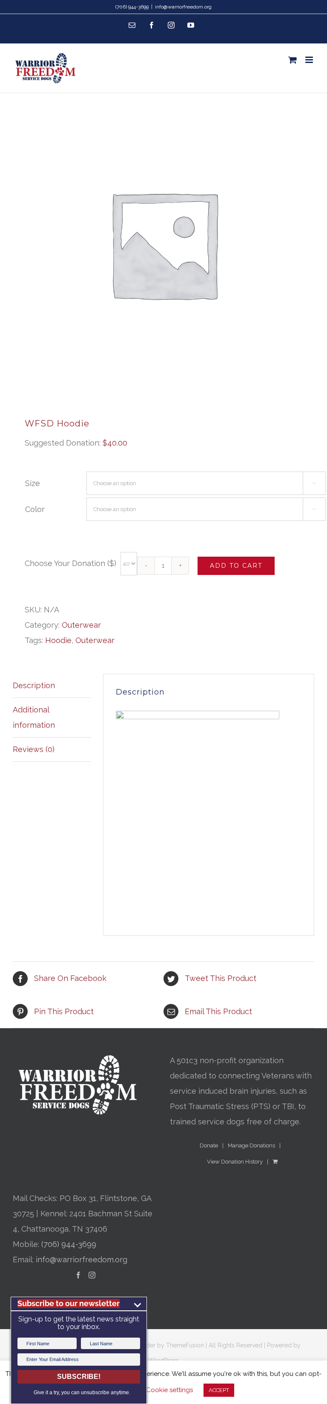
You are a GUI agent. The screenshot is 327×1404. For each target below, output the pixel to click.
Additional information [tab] (34, 717)
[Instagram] (92, 1275)
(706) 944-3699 (68, 1244)
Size (32, 483)
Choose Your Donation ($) (70, 563)
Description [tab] (34, 685)
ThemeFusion (185, 1345)
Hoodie (58, 640)
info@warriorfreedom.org (183, 7)
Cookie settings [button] (169, 1390)
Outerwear (81, 625)
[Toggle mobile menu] (309, 59)
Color (35, 509)
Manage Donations (251, 1145)
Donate (209, 1145)
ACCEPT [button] (219, 1390)
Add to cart (236, 565)
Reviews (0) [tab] (33, 749)
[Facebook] (78, 1275)
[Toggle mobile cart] (292, 59)
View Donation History (235, 1161)
